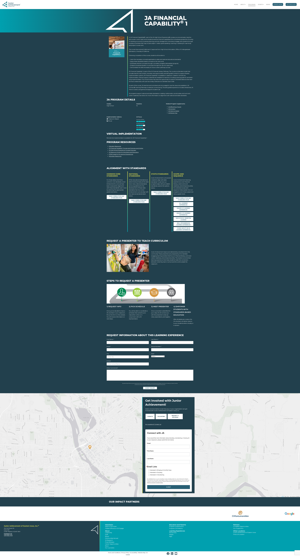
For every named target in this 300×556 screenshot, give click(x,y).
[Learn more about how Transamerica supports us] (273, 513)
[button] (245, 4)
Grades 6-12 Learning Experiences (183, 214)
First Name (110, 339)
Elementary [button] (173, 532)
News (268, 4)
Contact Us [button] (8, 534)
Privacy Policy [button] (125, 552)
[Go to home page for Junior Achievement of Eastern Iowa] (11, 4)
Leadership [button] (108, 532)
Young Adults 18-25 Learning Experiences (183, 228)
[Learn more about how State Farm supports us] (174, 513)
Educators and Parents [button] (177, 525)
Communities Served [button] (111, 538)
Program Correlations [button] (176, 528)
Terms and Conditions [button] (114, 552)
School (109, 361)
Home (236, 4)
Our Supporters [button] (238, 528)
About (242, 4)
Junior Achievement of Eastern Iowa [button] (244, 532)
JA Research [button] (109, 540)
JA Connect (171, 109)
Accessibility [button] (133, 552)
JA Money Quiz (172, 113)
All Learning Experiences (183, 204)
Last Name (154, 339)
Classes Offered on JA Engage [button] (114, 528)
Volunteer (161, 416)
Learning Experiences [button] (177, 531)
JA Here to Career (173, 111)
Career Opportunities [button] (111, 544)
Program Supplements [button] (176, 526)
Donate (150, 416)
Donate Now (277, 4)
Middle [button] (171, 534)
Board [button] (107, 536)
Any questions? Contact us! (153, 424)
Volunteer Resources (115, 156)
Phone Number (156, 346)
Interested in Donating (156, 472)
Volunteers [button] (109, 525)
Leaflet (282, 496)
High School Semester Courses (183, 219)
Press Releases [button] (109, 542)
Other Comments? (112, 368)
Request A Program (175, 416)
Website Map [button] (141, 552)
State (152, 353)
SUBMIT (168, 487)
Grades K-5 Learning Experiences (183, 209)
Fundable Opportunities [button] (241, 526)
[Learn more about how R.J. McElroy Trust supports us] (76, 513)
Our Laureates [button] (109, 548)
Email (109, 346)
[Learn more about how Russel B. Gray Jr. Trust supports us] (125, 513)
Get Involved (291, 4)
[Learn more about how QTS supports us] (27, 513)
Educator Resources (115, 146)
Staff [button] (106, 534)
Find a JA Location (238, 534)
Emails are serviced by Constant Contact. (155, 482)
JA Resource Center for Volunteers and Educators (124, 152)
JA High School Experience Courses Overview (122, 150)
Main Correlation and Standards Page (116, 197)
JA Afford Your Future (174, 107)
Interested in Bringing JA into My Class (160, 470)
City (108, 353)
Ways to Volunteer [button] (111, 526)
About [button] (107, 531)
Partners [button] (236, 525)
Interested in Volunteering (157, 475)
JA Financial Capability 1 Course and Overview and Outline (126, 148)
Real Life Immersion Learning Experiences (183, 224)
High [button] (170, 536)
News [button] (107, 546)
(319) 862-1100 (8, 535)
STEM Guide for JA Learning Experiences (121, 154)
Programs (251, 4)
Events (260, 4)
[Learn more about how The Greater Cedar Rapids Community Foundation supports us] (223, 513)
